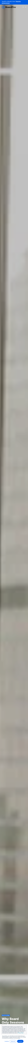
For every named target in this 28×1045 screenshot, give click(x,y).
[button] (23, 7)
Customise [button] (7, 1041)
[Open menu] (25, 7)
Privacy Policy (20, 1032)
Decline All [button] (13, 1041)
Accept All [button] (20, 1041)
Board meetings (5, 1015)
